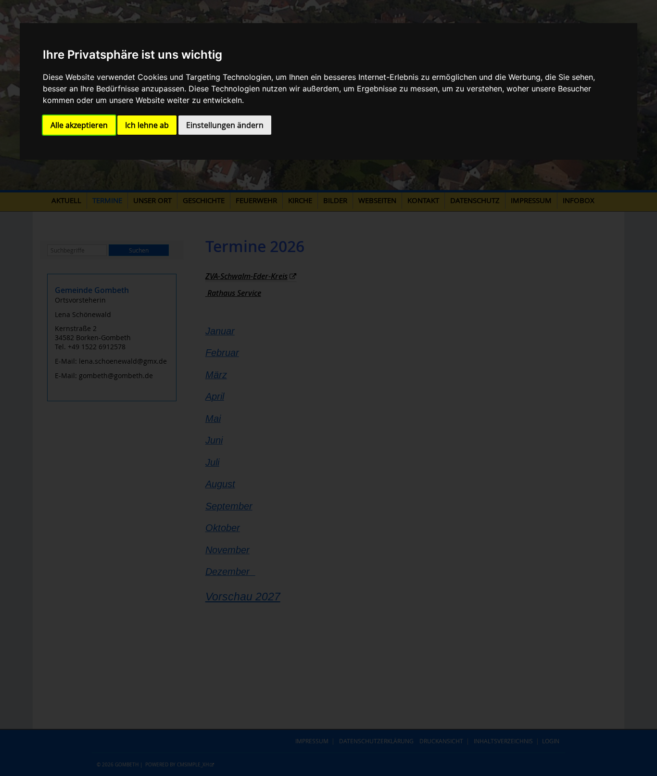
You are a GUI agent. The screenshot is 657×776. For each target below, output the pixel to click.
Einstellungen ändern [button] (225, 125)
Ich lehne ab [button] (147, 125)
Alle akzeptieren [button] (79, 125)
